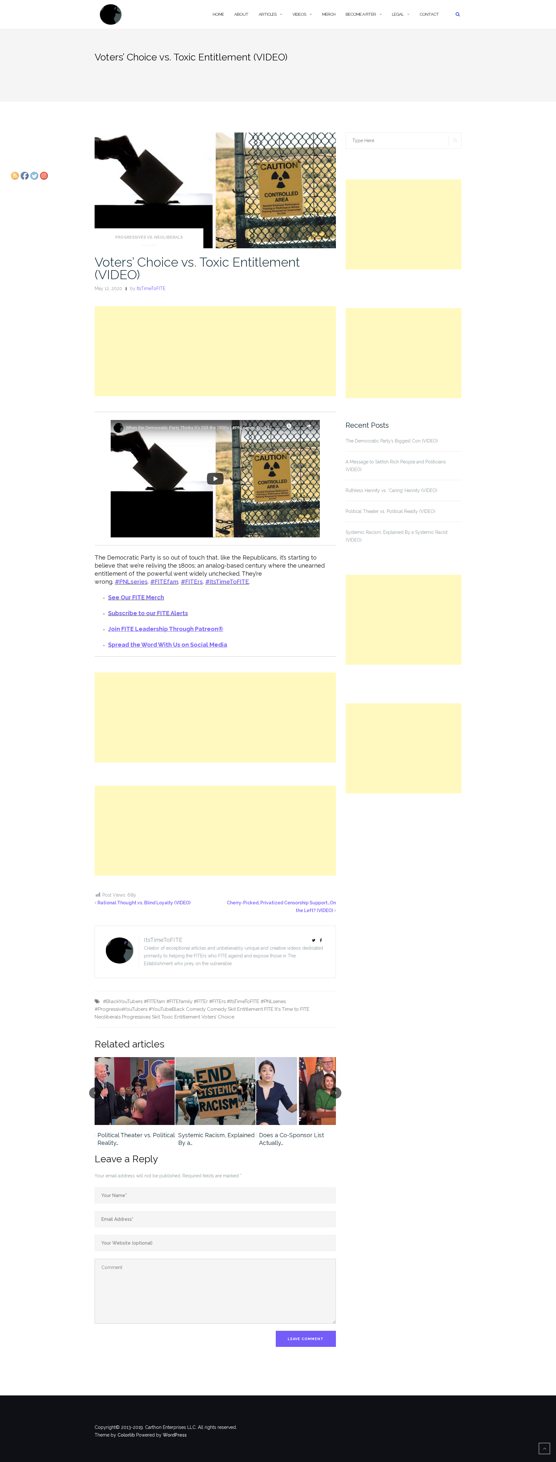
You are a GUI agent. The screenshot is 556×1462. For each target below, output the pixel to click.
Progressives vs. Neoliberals (149, 237)
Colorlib (126, 1435)
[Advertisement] (215, 351)
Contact (429, 14)
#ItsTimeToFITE (227, 581)
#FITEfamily (179, 1001)
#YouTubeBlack (167, 1009)
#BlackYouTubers (123, 1001)
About (241, 14)
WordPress (175, 1435)
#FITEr (201, 1001)
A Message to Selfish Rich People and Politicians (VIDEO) (396, 465)
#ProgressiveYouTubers (121, 1009)
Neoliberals (108, 1017)
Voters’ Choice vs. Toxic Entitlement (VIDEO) (197, 268)
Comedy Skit (221, 1009)
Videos (299, 14)
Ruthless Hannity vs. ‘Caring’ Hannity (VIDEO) (391, 490)
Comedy (196, 1009)
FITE (268, 1009)
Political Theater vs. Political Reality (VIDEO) (390, 511)
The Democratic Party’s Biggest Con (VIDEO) (392, 440)
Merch (328, 14)
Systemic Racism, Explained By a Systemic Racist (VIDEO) (397, 536)
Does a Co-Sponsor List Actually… (291, 1139)
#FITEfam (164, 581)
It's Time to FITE (292, 1009)
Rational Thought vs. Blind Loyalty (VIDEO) (143, 902)
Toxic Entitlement (180, 1017)
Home (218, 14)
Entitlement (250, 1009)
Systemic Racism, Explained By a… (216, 1139)
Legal (397, 14)
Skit (156, 1017)
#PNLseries (131, 581)
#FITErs (192, 581)
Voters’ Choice (217, 1017)
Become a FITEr (361, 14)
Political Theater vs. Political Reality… (135, 1139)
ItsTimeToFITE (151, 288)
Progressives (136, 1017)
